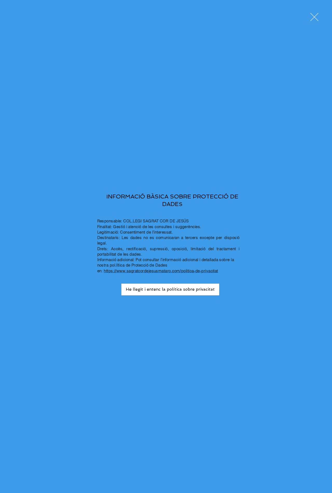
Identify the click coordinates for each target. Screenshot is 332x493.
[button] (314, 17)
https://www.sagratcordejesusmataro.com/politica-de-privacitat (161, 270)
